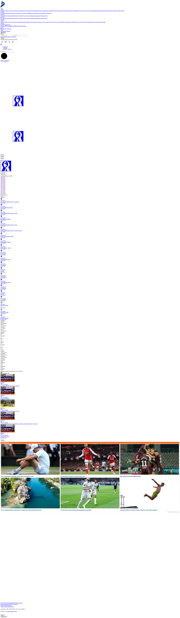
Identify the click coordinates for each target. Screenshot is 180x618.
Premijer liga (9, 13)
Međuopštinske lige (37, 10)
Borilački (24, 22)
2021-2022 (3, 184)
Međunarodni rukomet (36, 15)
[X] (9, 42)
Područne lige (30, 10)
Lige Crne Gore (86, 10)
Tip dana (103, 22)
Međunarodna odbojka (35, 18)
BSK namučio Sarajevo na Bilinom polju (130, 476)
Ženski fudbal (59, 10)
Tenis (12, 22)
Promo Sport (83, 22)
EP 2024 (114, 10)
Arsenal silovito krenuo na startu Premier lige (73, 476)
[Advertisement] (90, 73)
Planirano (7, 175)
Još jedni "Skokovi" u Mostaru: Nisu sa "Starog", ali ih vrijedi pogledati (138, 510)
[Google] (2, 41)
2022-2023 (3, 183)
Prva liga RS (11, 10)
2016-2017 (3, 191)
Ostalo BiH (75, 10)
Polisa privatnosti (18, 602)
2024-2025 (3, 181)
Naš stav (78, 22)
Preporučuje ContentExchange (172, 511)
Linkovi (2, 606)
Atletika (20, 22)
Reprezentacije (103, 10)
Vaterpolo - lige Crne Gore (43, 22)
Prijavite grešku (4, 605)
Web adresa (3, 174)
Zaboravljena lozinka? (5, 36)
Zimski (2, 22)
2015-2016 (3, 192)
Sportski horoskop (90, 22)
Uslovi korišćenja (11, 602)
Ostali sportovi (68, 22)
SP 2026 (122, 10)
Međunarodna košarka (33, 13)
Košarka (13, 26)
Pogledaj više (3, 319)
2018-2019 (3, 188)
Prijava (3, 32)
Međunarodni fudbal (95, 10)
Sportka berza (11, 606)
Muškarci (5, 48)
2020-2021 (3, 186)
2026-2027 (3, 177)
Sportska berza (7, 22)
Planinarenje (29, 22)
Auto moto (15, 22)
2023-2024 (3, 182)
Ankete (6, 606)
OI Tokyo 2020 (97, 22)
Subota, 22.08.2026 (5, 60)
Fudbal (3, 26)
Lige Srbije (80, 10)
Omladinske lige (52, 10)
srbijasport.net (11, 611)
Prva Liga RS (4, 15)
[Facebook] (5, 41)
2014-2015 (3, 193)
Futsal (64, 10)
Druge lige (17, 10)
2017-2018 (3, 189)
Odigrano (3, 175)
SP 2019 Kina (48, 13)
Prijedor (2, 156)
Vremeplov (62, 22)
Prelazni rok (109, 10)
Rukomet (24, 26)
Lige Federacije (69, 10)
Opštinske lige (45, 10)
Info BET (74, 22)
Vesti (2, 8)
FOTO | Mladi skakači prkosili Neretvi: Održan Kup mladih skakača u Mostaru (21, 510)
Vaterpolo (34, 22)
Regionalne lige (23, 10)
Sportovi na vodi (52, 22)
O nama (5, 602)
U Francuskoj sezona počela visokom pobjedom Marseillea (76, 510)
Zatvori (2, 440)
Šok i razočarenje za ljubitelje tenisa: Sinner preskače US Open (17, 476)
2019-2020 (3, 187)
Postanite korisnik (4, 604)
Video (58, 22)
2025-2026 (3, 179)
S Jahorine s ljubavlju (5, 24)
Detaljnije (3, 173)
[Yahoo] (12, 41)
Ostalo (13, 13)
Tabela (11, 175)
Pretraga (9, 605)
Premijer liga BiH (4, 10)
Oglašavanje (15, 604)
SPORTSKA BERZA (5, 31)
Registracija (13, 36)
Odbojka (18, 26)
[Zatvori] (1, 160)
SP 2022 (118, 10)
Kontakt (10, 604)
